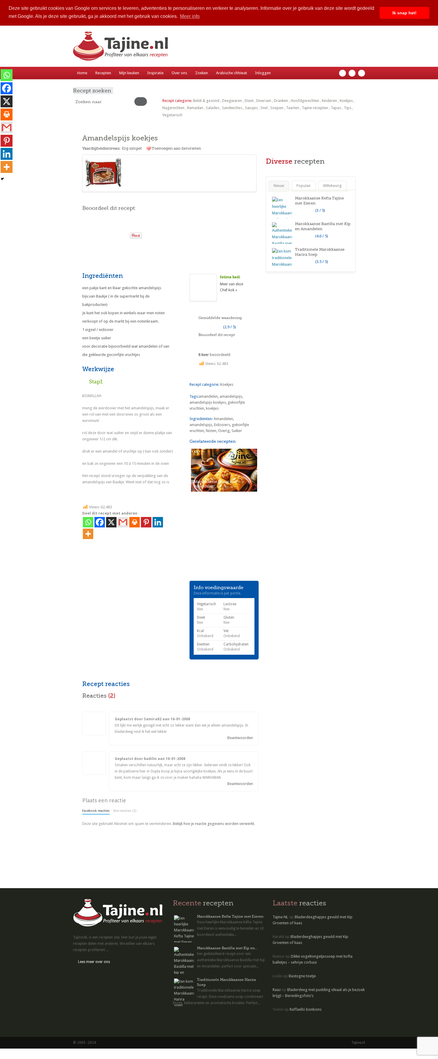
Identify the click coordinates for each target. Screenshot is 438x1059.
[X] (111, 522)
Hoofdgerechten (305, 100)
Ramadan (195, 108)
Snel (264, 108)
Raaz (277, 989)
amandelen (208, 396)
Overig (224, 430)
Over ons (179, 73)
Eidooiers (222, 424)
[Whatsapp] (88, 522)
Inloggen (263, 73)
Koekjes (346, 100)
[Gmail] (123, 522)
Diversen (263, 100)
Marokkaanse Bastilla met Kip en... (227, 948)
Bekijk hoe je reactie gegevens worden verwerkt (213, 823)
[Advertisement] (152, 255)
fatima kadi (230, 277)
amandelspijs (231, 396)
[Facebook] (99, 522)
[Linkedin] (158, 522)
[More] (88, 534)
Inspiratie (155, 73)
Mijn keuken (129, 73)
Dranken (281, 100)
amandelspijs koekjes (208, 402)
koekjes (212, 408)
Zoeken (201, 73)
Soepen (276, 108)
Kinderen (329, 100)
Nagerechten (173, 108)
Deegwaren (232, 100)
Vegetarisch (172, 115)
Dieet (249, 100)
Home (82, 73)
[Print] (123, 234)
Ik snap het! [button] (404, 12)
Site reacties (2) (124, 811)
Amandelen (223, 419)
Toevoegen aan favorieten (176, 148)
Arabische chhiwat (231, 73)
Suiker (237, 430)
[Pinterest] (146, 522)
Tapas (336, 108)
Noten (211, 430)
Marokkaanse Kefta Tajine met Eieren (230, 916)
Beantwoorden (240, 738)
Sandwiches (232, 108)
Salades (212, 108)
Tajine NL (280, 917)
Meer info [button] (190, 16)
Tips (347, 108)
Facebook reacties (96, 811)
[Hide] (2, 178)
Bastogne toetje (302, 976)
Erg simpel (132, 148)
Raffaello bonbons (305, 1009)
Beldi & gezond (206, 100)
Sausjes (251, 108)
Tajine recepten (315, 108)
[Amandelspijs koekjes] (169, 173)
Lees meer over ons (94, 962)
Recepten (103, 73)
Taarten (292, 108)
